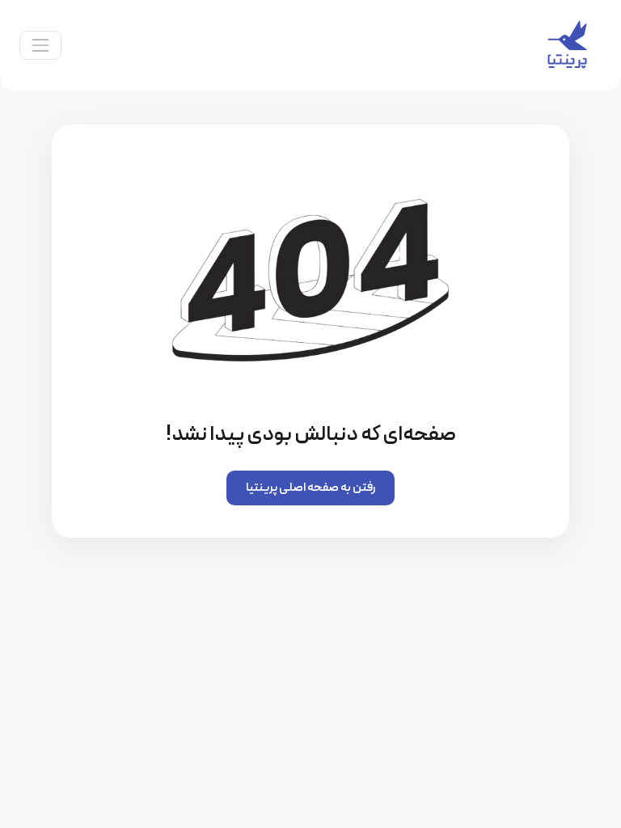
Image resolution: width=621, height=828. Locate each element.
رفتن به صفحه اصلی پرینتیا (310, 488)
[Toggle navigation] (40, 45)
